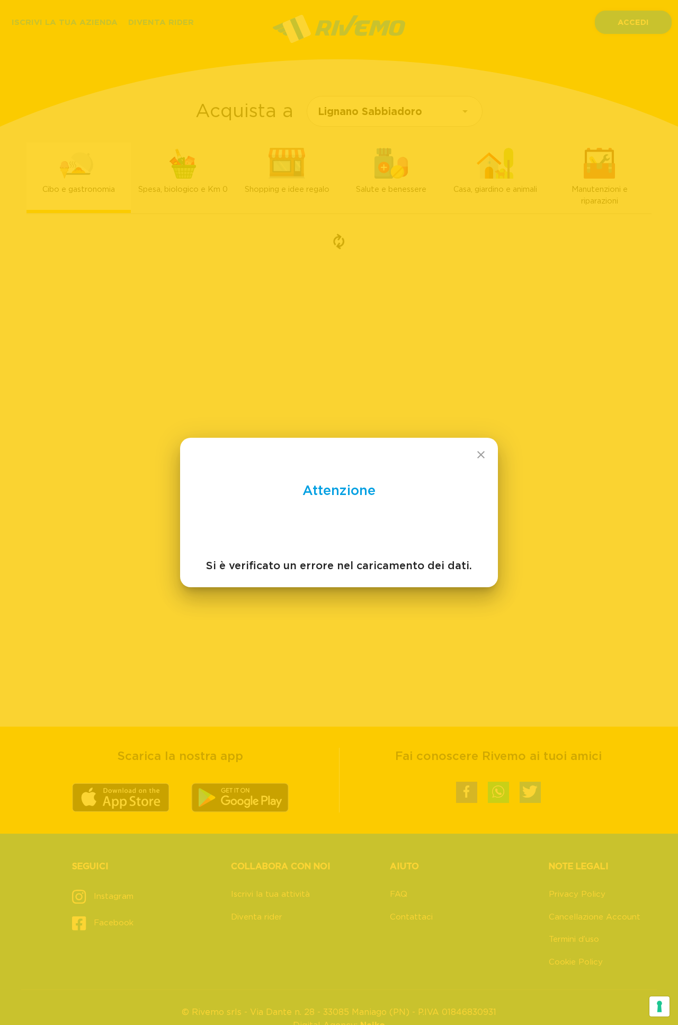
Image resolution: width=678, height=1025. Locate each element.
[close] (481, 454)
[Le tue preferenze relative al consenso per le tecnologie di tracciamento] (659, 1006)
